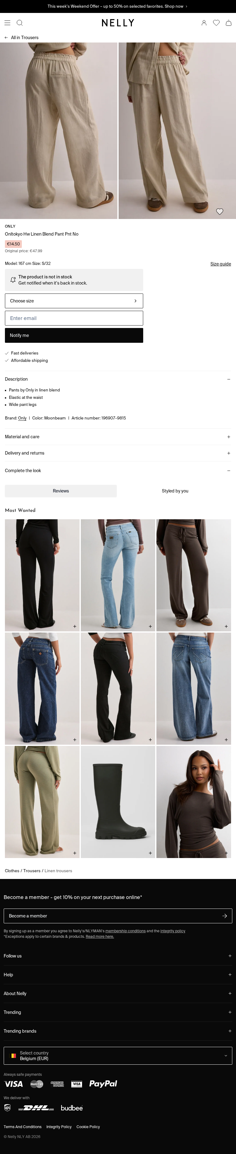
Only (10, 226)
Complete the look (23, 470)
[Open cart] (228, 22)
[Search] (19, 23)
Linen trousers (58, 870)
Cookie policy (88, 1126)
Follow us (13, 956)
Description (16, 379)
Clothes (12, 870)
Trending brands (20, 1031)
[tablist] (118, 491)
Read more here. (100, 936)
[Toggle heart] (220, 212)
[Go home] (118, 22)
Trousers (24, 37)
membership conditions (125, 931)
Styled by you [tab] (175, 491)
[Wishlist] (216, 22)
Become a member (28, 916)
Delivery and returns (24, 453)
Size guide (220, 264)
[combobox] (74, 301)
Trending (12, 1012)
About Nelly (15, 993)
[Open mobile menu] (7, 22)
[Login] (204, 22)
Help (8, 975)
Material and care (22, 436)
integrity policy (172, 931)
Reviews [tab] (61, 491)
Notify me (19, 335)
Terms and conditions (22, 1126)
